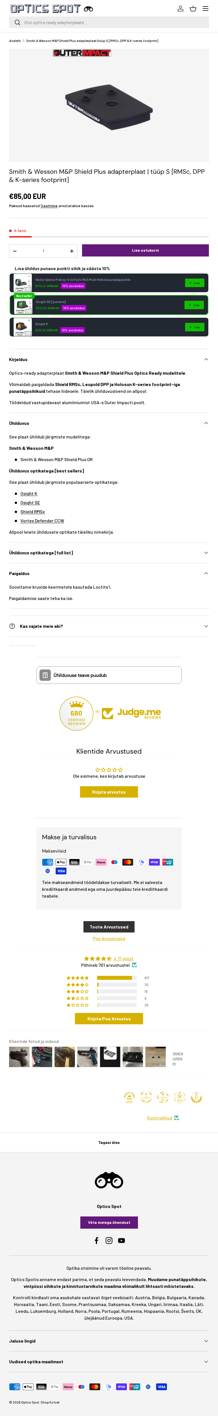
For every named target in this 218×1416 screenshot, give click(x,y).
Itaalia (186, 1304)
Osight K (41, 324)
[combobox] (109, 22)
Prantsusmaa (92, 1304)
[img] (109, 958)
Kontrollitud (159, 1117)
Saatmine (49, 205)
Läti (199, 1304)
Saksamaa (119, 1304)
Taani (42, 1304)
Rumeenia (131, 1311)
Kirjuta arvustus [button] (109, 791)
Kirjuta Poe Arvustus (109, 1018)
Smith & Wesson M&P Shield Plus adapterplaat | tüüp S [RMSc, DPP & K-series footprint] (92, 40)
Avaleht (15, 40)
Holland (65, 1311)
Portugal (111, 1311)
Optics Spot (30, 1402)
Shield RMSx (32, 511)
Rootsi (172, 1311)
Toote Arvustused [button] (109, 926)
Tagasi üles (109, 1142)
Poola (94, 1311)
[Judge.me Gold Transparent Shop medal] (163, 1097)
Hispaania (154, 1311)
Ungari (155, 1304)
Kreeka (139, 1304)
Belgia (158, 1297)
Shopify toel (50, 1402)
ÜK (199, 1311)
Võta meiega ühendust (109, 1222)
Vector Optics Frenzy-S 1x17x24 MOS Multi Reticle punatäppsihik (82, 279)
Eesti (55, 1304)
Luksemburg (43, 1311)
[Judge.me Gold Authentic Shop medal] (146, 1097)
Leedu (22, 1311)
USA (128, 1317)
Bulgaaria (176, 1297)
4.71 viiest (124, 958)
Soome (69, 1304)
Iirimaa (171, 1304)
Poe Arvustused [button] (109, 938)
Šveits (187, 1311)
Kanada (196, 1297)
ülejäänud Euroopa (103, 1317)
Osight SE (30, 502)
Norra (81, 1311)
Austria (142, 1297)
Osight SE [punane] (51, 302)
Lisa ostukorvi (145, 250)
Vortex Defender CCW (42, 520)
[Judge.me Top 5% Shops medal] (196, 1097)
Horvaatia (24, 1304)
